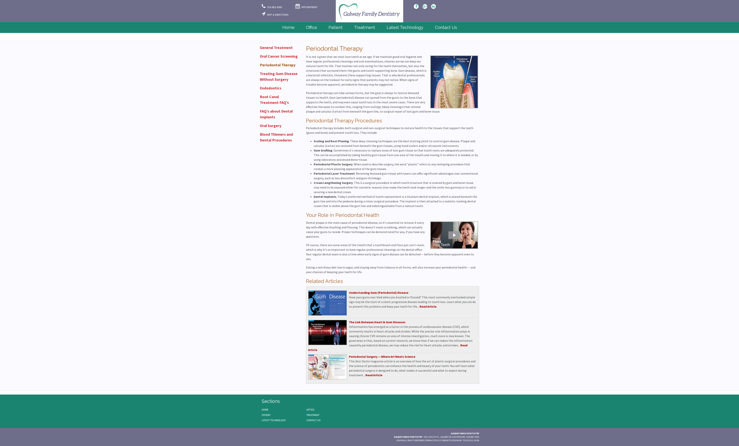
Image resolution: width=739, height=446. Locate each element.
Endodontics (270, 88)
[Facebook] (416, 6)
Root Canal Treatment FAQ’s (274, 99)
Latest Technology (274, 420)
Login (476, 440)
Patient (266, 415)
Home (265, 409)
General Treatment (276, 47)
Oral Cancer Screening (279, 56)
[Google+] (424, 6)
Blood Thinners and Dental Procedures (276, 137)
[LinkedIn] (433, 6)
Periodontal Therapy (277, 64)
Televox (466, 440)
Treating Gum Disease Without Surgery (279, 76)
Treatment (312, 415)
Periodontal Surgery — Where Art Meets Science (382, 356)
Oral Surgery (270, 125)
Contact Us (313, 420)
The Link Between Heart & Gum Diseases (377, 322)
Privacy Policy (433, 440)
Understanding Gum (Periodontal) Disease (378, 293)
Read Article (428, 306)
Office (310, 409)
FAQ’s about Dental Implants (276, 114)
